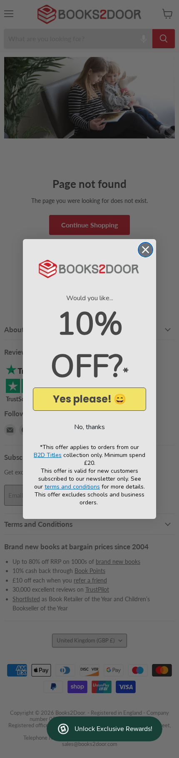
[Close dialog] (145, 249)
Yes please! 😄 (89, 399)
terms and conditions (72, 487)
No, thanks (89, 427)
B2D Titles (48, 455)
